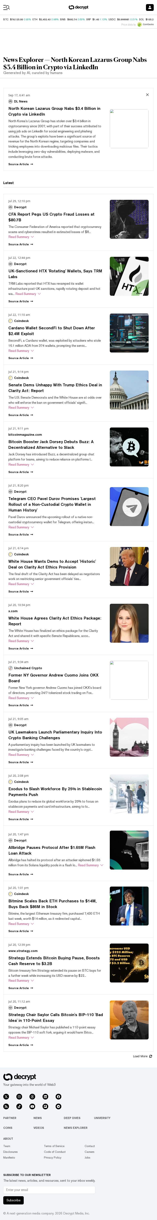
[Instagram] (19, 1096)
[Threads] (32, 1096)
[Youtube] (32, 1106)
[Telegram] (58, 1106)
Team (6, 1146)
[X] (6, 1096)
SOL (141, 19)
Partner (9, 1118)
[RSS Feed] (6, 1106)
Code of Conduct (55, 1151)
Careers (89, 1151)
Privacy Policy (52, 1157)
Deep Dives (72, 1118)
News (38, 1118)
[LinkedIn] (45, 1096)
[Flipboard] (45, 1106)
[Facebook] (58, 1096)
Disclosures (10, 1151)
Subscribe (13, 1200)
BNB (63, 19)
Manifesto (9, 1157)
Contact (90, 1146)
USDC (112, 19)
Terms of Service (54, 1146)
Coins (7, 1127)
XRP (88, 19)
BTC (5, 19)
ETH (35, 19)
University (102, 1118)
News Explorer (75, 1127)
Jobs (87, 1157)
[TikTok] (19, 1106)
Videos (39, 1127)
